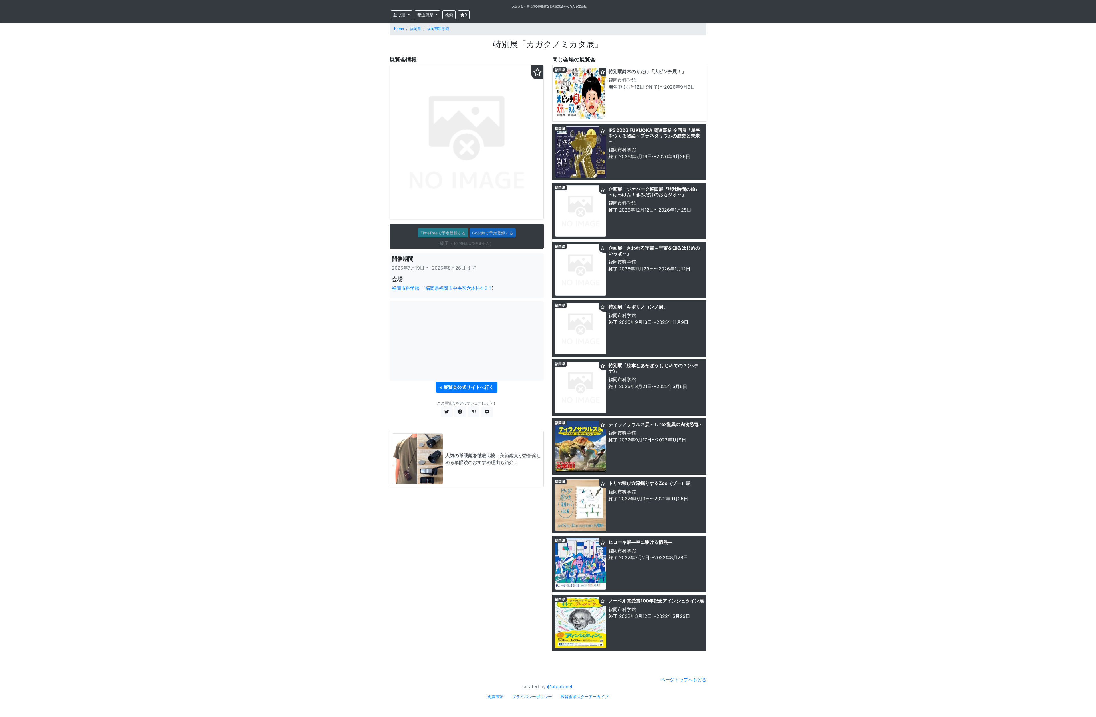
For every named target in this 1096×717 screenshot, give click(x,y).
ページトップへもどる (683, 679)
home (399, 29)
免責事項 (495, 696)
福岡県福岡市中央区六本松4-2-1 (458, 288)
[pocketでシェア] (487, 411)
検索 (449, 14)
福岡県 (415, 29)
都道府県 (425, 14)
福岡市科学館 (438, 29)
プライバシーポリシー (532, 696)
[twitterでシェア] (447, 411)
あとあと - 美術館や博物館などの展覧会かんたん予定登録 (549, 6)
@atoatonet (560, 686)
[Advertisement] (467, 341)
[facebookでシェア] (460, 411)
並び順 (399, 14)
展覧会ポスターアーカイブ (585, 696)
